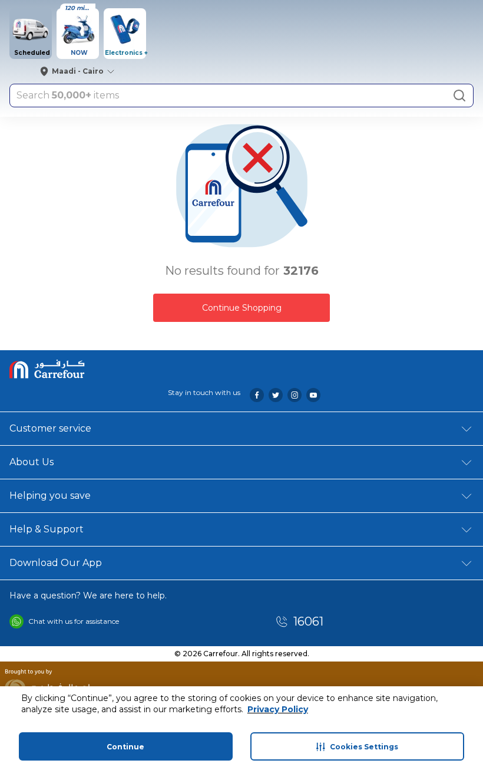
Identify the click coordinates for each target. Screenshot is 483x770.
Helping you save (50, 495)
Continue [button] (125, 746)
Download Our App (55, 562)
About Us (31, 462)
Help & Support (46, 529)
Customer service (50, 428)
